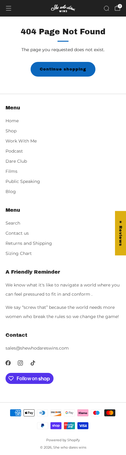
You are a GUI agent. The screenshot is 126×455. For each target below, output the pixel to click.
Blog (11, 191)
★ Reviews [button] (120, 233)
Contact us (17, 233)
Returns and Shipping (29, 243)
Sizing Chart (19, 253)
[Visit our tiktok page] (33, 363)
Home (12, 120)
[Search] (106, 8)
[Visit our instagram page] (20, 363)
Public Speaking (23, 181)
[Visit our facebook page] (8, 363)
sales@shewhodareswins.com (37, 348)
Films (11, 171)
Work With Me (21, 140)
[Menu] (9, 8)
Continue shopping (63, 69)
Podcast (14, 151)
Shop (11, 130)
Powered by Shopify (63, 440)
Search (13, 223)
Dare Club (16, 161)
